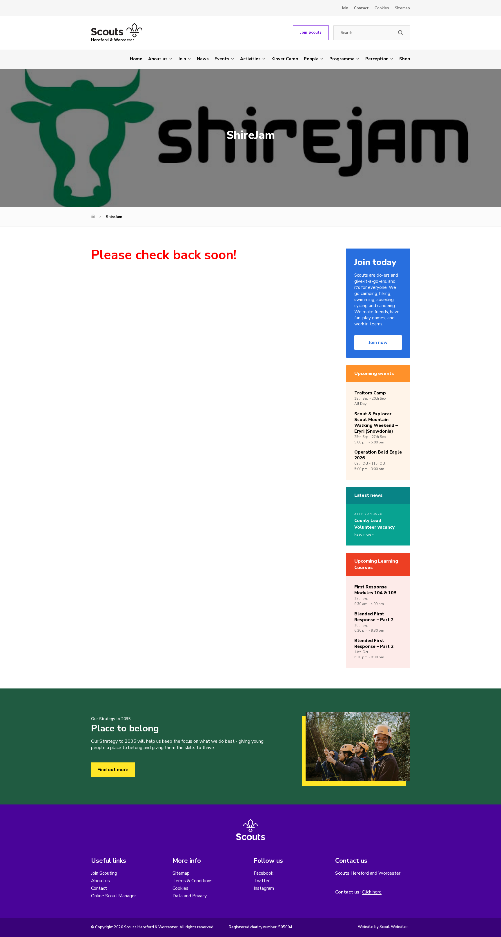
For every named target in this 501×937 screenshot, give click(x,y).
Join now (378, 342)
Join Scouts (311, 32)
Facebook (263, 873)
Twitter (262, 881)
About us (158, 59)
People (311, 59)
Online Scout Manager (113, 896)
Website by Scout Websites (383, 926)
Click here (372, 892)
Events (222, 59)
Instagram (264, 888)
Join (345, 8)
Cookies (382, 8)
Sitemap (402, 8)
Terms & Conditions (193, 881)
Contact (361, 8)
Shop (404, 59)
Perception (377, 59)
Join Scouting (104, 873)
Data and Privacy (190, 896)
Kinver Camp (284, 59)
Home (136, 59)
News (203, 59)
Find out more (112, 769)
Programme (342, 59)
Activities (250, 59)
